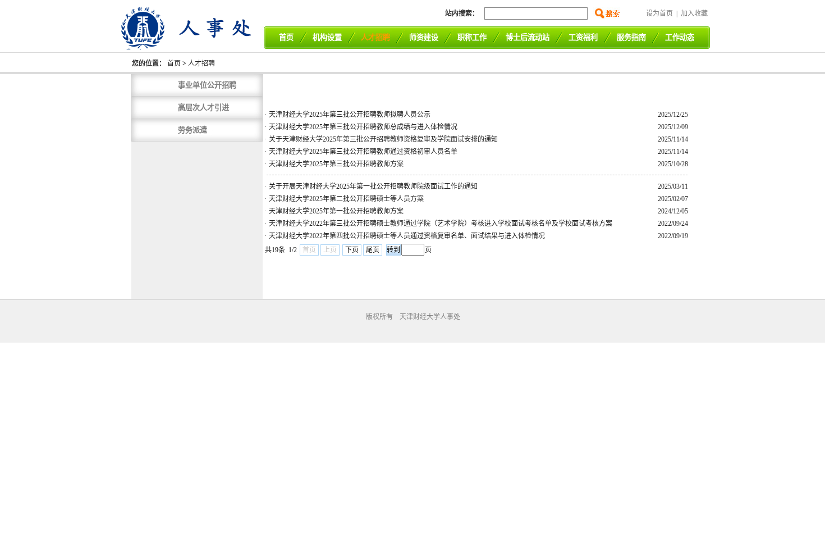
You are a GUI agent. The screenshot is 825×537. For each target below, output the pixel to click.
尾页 (372, 250)
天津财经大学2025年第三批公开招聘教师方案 (336, 164)
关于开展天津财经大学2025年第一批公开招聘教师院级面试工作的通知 (373, 186)
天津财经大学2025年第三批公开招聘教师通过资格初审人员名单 (363, 152)
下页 (352, 250)
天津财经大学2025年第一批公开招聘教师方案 (336, 211)
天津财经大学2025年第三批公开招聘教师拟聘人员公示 (349, 115)
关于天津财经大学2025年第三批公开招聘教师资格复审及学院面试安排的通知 (383, 139)
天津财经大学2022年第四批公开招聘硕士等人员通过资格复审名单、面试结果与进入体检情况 (407, 236)
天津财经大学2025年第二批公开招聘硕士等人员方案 (346, 199)
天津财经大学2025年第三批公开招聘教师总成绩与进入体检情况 (363, 127)
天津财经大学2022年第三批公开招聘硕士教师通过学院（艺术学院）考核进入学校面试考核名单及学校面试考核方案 (440, 223)
